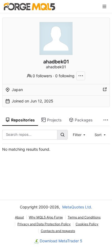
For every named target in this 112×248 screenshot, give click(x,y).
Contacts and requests (58, 231)
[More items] (106, 120)
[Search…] (62, 134)
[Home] (29, 6)
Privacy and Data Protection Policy (44, 224)
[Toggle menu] (104, 6)
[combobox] (80, 134)
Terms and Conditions (84, 217)
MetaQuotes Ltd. (77, 207)
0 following (64, 75)
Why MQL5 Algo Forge (46, 217)
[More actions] (80, 76)
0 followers (42, 75)
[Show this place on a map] (104, 89)
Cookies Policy (87, 224)
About (19, 217)
